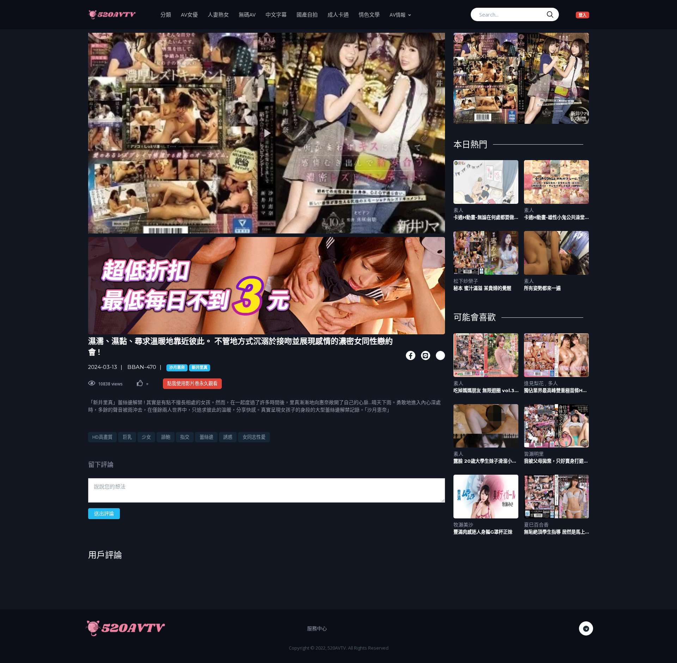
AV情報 (397, 14)
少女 (146, 437)
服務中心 (317, 628)
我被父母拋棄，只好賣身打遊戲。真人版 (554, 461)
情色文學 (372, 14)
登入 (584, 15)
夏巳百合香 (536, 524)
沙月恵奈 (177, 367)
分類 (168, 14)
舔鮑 (165, 437)
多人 (553, 383)
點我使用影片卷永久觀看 (192, 383)
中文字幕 (279, 14)
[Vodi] (112, 14)
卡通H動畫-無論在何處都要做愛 (483, 217)
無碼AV (250, 14)
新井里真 (199, 367)
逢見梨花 (534, 383)
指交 (184, 437)
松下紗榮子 (465, 281)
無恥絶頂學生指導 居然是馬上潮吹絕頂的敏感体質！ (554, 532)
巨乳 (127, 437)
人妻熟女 (221, 14)
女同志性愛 (254, 437)
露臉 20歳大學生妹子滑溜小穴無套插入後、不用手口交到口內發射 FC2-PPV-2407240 (485, 461)
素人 (458, 210)
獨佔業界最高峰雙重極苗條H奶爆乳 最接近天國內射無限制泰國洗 (555, 391)
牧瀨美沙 (463, 524)
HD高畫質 (102, 437)
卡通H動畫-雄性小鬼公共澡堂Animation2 (554, 217)
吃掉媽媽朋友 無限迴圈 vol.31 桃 (485, 391)
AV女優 (192, 14)
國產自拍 (310, 14)
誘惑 (227, 437)
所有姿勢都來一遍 (542, 288)
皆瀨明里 (534, 453)
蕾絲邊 (206, 437)
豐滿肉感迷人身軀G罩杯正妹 (482, 532)
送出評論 (104, 513)
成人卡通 (341, 14)
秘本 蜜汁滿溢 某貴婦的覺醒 (482, 288)
